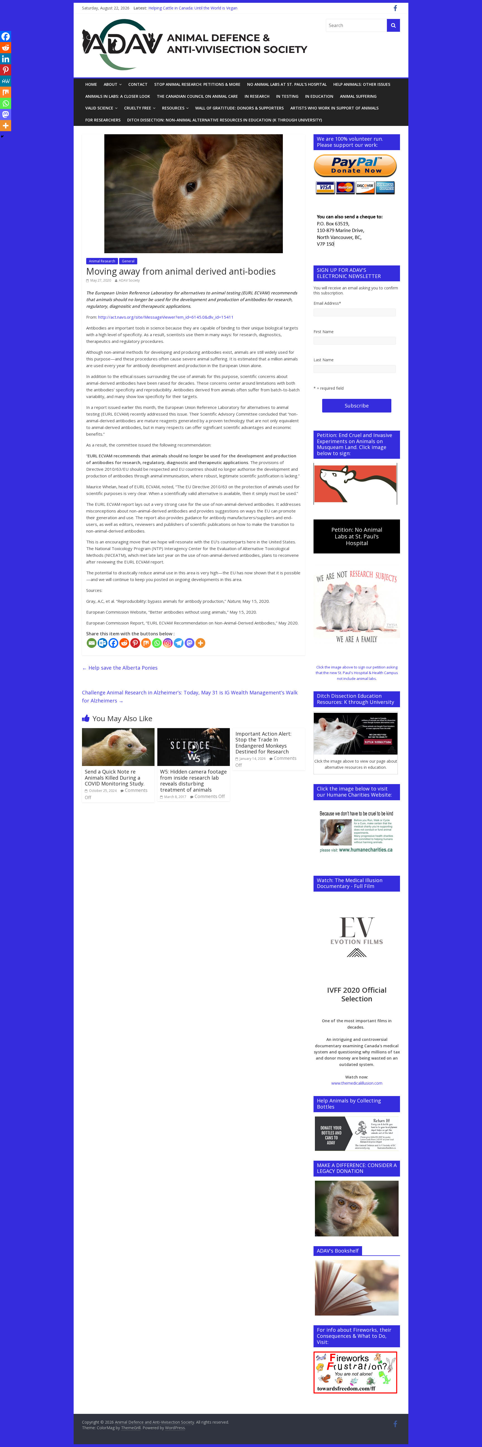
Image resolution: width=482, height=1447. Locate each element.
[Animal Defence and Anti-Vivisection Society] (195, 22)
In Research (257, 96)
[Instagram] (168, 643)
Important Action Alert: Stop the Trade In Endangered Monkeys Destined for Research (263, 742)
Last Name (324, 359)
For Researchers (102, 120)
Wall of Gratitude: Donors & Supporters (239, 108)
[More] (200, 643)
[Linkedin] (5, 58)
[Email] (92, 643)
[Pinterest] (135, 643)
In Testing (287, 96)
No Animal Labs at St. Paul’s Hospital (287, 84)
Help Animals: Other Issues (361, 84)
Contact (138, 84)
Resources (173, 108)
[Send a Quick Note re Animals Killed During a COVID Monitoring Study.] (118, 731)
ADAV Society (129, 280)
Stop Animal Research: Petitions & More (197, 84)
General (128, 261)
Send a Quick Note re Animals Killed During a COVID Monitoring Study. (114, 777)
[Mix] (146, 643)
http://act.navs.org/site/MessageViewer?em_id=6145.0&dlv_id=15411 (166, 317)
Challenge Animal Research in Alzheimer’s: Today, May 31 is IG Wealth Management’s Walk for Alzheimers (190, 696)
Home (91, 84)
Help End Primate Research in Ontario (182, 8)
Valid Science (99, 108)
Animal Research (102, 261)
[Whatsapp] (157, 643)
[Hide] (2, 136)
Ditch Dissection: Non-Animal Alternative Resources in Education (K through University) (224, 120)
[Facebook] (113, 643)
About (110, 84)
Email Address (327, 303)
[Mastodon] (189, 643)
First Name (324, 331)
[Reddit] (124, 643)
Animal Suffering (358, 96)
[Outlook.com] (102, 643)
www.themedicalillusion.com (356, 1083)
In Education (319, 96)
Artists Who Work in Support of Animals (334, 108)
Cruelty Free (137, 108)
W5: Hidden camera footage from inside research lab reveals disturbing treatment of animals (193, 780)
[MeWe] (5, 81)
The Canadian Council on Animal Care (197, 96)
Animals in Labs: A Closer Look (117, 96)
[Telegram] (179, 643)
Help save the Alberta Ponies (120, 667)
